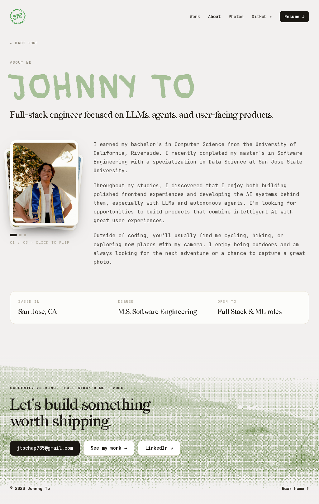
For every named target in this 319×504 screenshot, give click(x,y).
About (214, 16)
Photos (236, 16)
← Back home (24, 43)
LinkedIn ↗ (159, 448)
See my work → (109, 448)
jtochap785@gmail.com (45, 448)
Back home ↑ (295, 488)
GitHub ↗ (262, 16)
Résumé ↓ (294, 16)
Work (195, 16)
